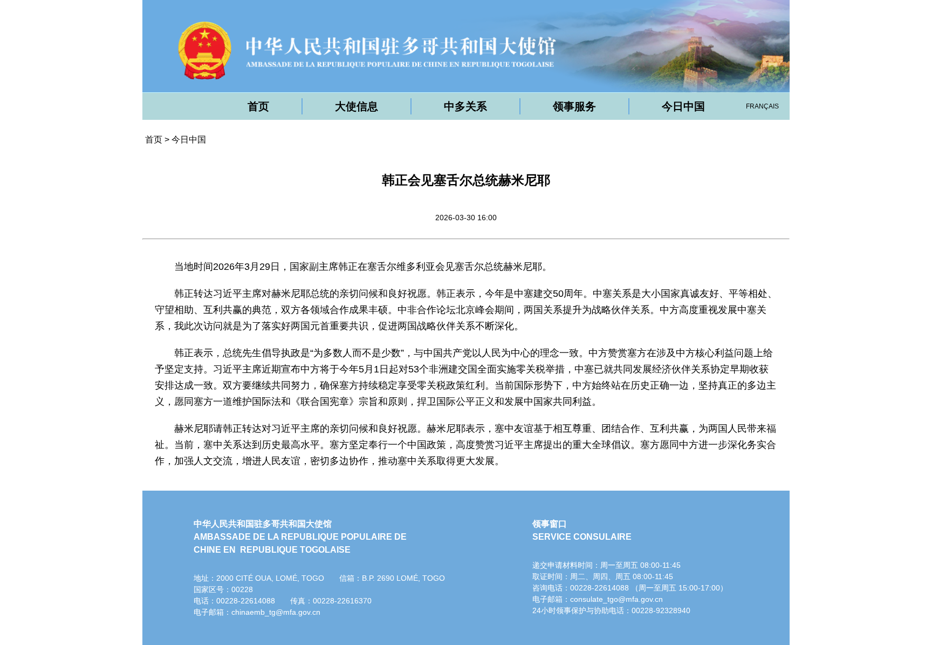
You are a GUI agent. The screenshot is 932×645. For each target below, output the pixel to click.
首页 (258, 106)
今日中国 (683, 106)
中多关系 (465, 106)
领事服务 (574, 106)
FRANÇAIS (762, 106)
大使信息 (356, 106)
